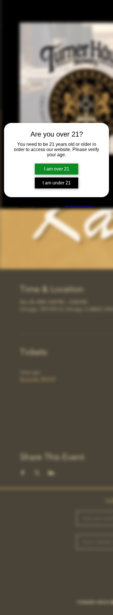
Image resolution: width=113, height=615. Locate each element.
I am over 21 (56, 168)
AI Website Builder (79, 206)
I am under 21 (57, 182)
